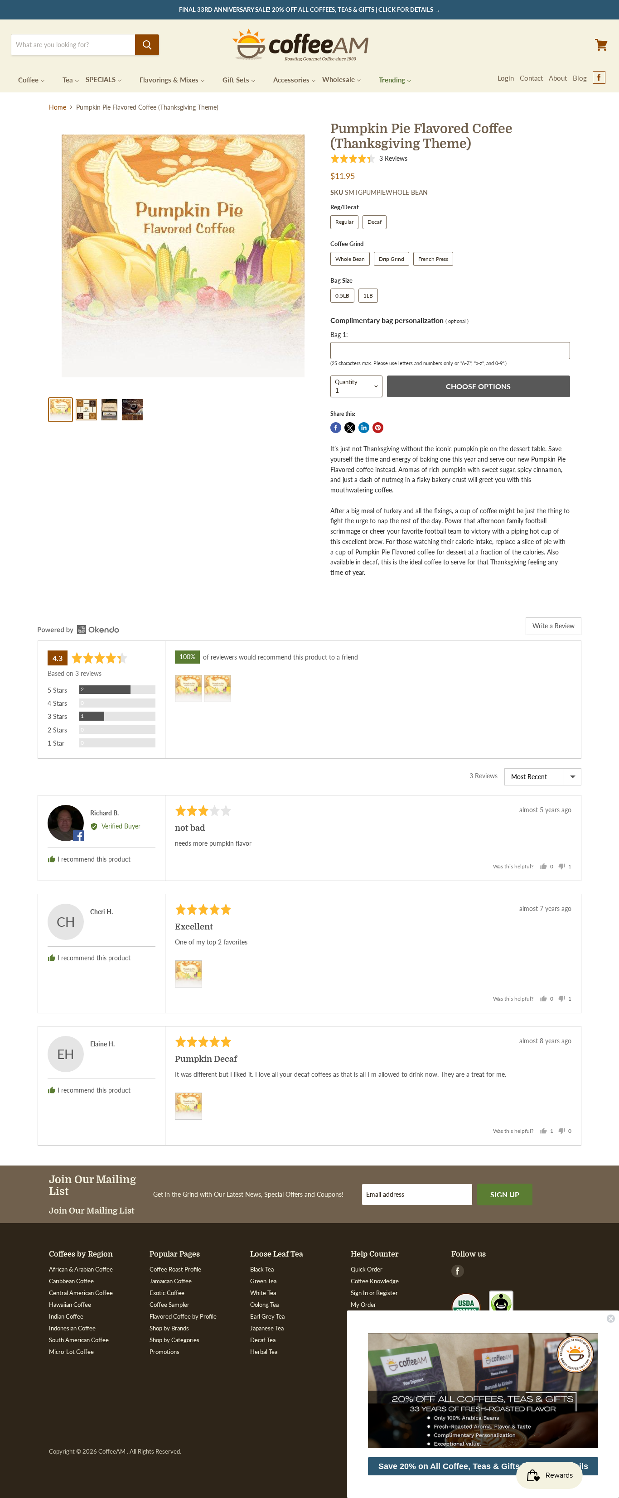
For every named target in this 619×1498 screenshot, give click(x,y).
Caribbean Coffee (71, 1281)
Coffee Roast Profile (175, 1269)
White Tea (263, 1292)
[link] (483, 1390)
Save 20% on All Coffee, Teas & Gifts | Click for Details (483, 1466)
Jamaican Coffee (171, 1281)
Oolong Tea (264, 1304)
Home (57, 107)
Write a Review (553, 626)
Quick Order (366, 1269)
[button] (368, 158)
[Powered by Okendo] (78, 629)
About (558, 78)
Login (506, 78)
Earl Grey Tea (267, 1316)
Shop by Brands (169, 1328)
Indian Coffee (66, 1316)
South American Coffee (79, 1340)
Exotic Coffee (167, 1292)
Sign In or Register (374, 1292)
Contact (531, 78)
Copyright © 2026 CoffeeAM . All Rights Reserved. (115, 1451)
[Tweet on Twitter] (349, 427)
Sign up (504, 1194)
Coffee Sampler (169, 1304)
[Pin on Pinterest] (377, 427)
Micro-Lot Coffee (71, 1351)
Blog (580, 78)
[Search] (147, 44)
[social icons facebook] (599, 78)
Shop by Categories (174, 1340)
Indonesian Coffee (72, 1328)
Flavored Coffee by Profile (183, 1316)
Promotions (164, 1351)
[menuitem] (26, 79)
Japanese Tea (267, 1328)
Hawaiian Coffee (70, 1304)
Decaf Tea (263, 1340)
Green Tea (263, 1281)
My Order (363, 1304)
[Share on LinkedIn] (363, 427)
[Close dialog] (610, 1318)
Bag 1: (339, 334)
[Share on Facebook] (335, 427)
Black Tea (262, 1269)
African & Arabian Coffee (81, 1269)
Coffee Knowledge (375, 1281)
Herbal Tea (263, 1351)
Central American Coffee (81, 1292)
